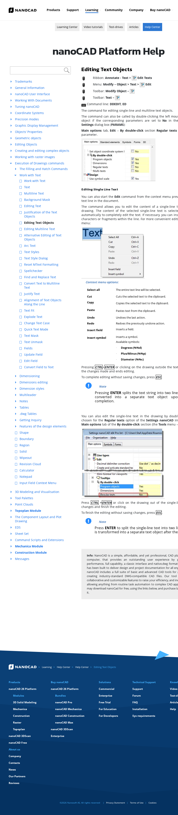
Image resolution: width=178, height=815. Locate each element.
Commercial (106, 689)
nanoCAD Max (64, 722)
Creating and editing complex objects (42, 151)
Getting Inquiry (30, 420)
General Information (29, 88)
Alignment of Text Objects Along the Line (42, 302)
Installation (139, 709)
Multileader (28, 395)
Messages (22, 559)
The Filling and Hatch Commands (44, 169)
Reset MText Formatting (41, 264)
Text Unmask (33, 342)
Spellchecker (33, 271)
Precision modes (27, 119)
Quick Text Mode (36, 329)
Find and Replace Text (40, 277)
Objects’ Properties (28, 132)
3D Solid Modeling (24, 702)
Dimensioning (30, 376)
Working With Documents (33, 100)
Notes (24, 401)
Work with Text (30, 175)
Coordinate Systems (29, 113)
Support (73, 10)
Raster (17, 722)
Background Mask (37, 200)
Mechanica (20, 709)
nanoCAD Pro (63, 702)
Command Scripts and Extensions (39, 540)
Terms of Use (136, 802)
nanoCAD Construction (69, 716)
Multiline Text (34, 193)
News (12, 769)
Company (136, 10)
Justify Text (32, 294)
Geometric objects (28, 138)
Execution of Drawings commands (39, 163)
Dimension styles (32, 388)
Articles (133, 27)
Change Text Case (37, 323)
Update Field (33, 354)
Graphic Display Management (36, 125)
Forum (136, 695)
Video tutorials (93, 27)
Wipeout (26, 458)
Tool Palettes (24, 498)
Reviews (14, 783)
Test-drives (116, 27)
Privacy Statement (115, 802)
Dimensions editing (34, 382)
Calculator (27, 470)
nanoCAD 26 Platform (22, 689)
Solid (23, 451)
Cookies (152, 802)
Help (173, 709)
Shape (24, 432)
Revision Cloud (30, 464)
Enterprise (57, 736)
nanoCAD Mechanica (68, 709)
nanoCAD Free (18, 743)
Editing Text (32, 206)
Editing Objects (26, 144)
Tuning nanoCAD (27, 107)
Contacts (14, 763)
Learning (91, 10)
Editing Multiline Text (39, 229)
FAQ (135, 702)
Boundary (27, 439)
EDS (18, 527)
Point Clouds (24, 504)
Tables (24, 407)
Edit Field (31, 361)
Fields (28, 348)
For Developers (108, 716)
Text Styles (31, 252)
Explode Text (33, 317)
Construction (21, 716)
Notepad (26, 477)
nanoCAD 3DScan (20, 736)
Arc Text (30, 246)
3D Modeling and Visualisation (37, 492)
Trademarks (23, 81)
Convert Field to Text (39, 367)
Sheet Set (22, 534)
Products (53, 10)
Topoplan (19, 729)
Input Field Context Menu (38, 483)
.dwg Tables (28, 414)
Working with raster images (35, 157)
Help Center (152, 27)
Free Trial (105, 702)
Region (25, 445)
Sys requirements (143, 716)
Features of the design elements (43, 426)
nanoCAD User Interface (32, 94)
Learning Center (67, 27)
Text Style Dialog (36, 258)
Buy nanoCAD (160, 10)
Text (27, 187)
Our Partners (17, 776)
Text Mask (31, 336)
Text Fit (29, 310)
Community (114, 10)
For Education (108, 709)
